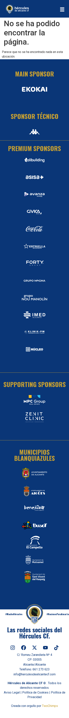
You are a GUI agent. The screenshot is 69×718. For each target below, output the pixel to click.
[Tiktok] (56, 648)
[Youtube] (45, 648)
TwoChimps (50, 706)
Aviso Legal (12, 692)
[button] (62, 10)
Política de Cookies (35, 692)
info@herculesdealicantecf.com (34, 674)
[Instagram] (13, 648)
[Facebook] (24, 648)
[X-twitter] (34, 648)
